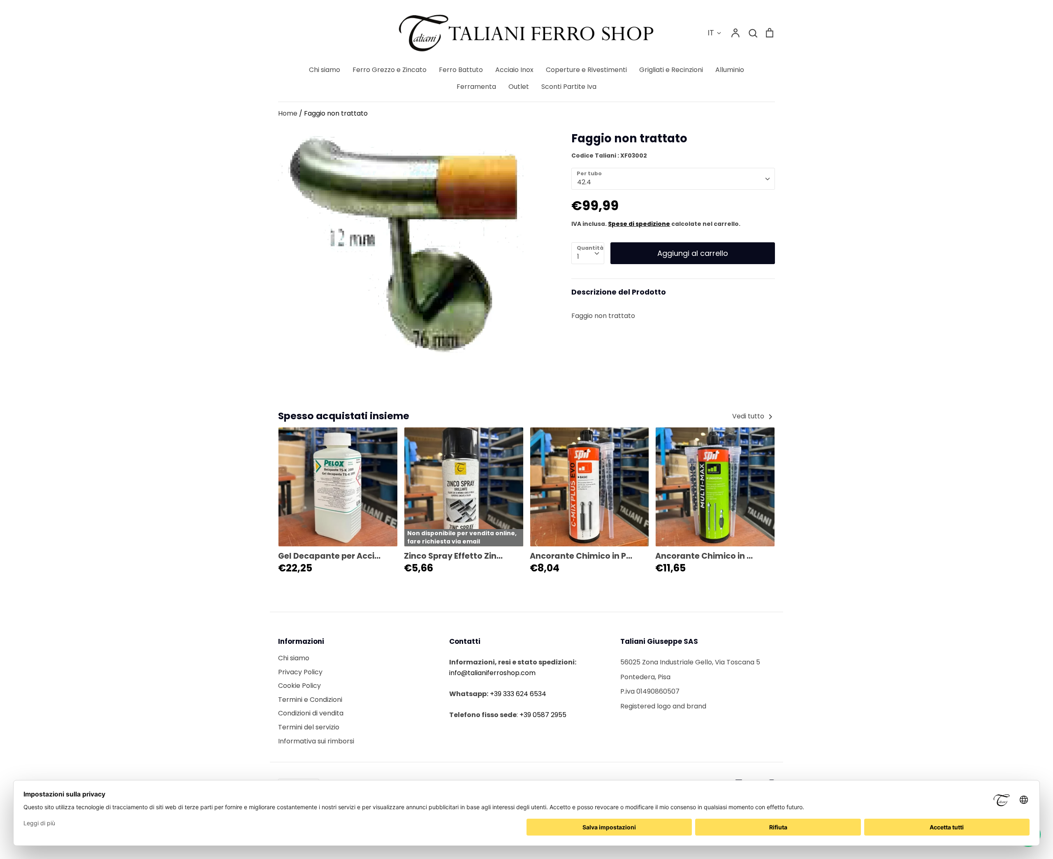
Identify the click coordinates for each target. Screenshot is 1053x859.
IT (711, 33)
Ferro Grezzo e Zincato (390, 69)
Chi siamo (324, 69)
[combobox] (673, 179)
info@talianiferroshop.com (492, 673)
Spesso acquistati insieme (343, 416)
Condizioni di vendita (310, 713)
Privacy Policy (300, 672)
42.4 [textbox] (584, 182)
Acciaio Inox (514, 69)
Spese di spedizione (639, 224)
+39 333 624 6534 (518, 694)
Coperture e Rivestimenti (586, 69)
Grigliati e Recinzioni (671, 69)
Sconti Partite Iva (568, 86)
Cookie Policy (299, 685)
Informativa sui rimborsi (316, 741)
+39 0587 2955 (543, 715)
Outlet (518, 86)
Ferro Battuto (461, 69)
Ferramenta (476, 86)
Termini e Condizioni (310, 699)
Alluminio (729, 69)
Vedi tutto (749, 416)
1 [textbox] (578, 256)
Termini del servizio (308, 727)
